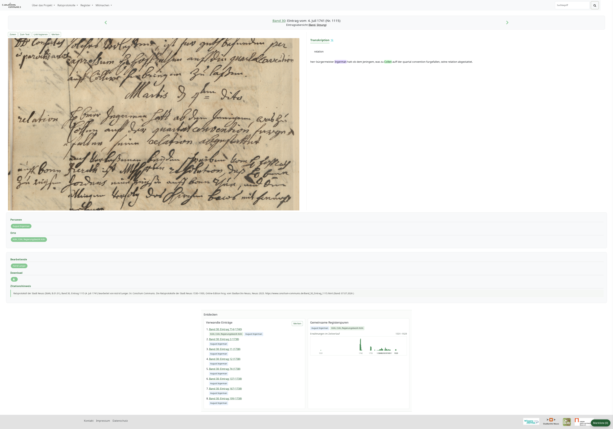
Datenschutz (120, 420)
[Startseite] (11, 5)
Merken (55, 34)
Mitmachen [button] (103, 5)
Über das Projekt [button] (42, 5)
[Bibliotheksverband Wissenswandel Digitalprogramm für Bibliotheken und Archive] (531, 421)
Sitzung (321, 25)
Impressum (103, 420)
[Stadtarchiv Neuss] (551, 421)
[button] (332, 40)
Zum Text (25, 34)
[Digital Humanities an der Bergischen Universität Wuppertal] (567, 421)
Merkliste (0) (600, 423)
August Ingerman (21, 226)
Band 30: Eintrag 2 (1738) (224, 339)
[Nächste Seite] (507, 22)
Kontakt (89, 420)
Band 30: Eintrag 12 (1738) (224, 359)
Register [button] (85, 5)
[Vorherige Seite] (105, 22)
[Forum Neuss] (584, 421)
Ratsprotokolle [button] (66, 5)
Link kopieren (41, 34)
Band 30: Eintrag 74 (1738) (224, 369)
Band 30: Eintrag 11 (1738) (224, 349)
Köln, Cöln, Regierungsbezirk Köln (29, 239)
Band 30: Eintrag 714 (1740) (225, 329)
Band (312, 25)
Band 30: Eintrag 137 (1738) (225, 379)
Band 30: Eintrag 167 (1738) (225, 388)
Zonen (13, 34)
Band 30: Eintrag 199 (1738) (225, 398)
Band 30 (278, 20)
